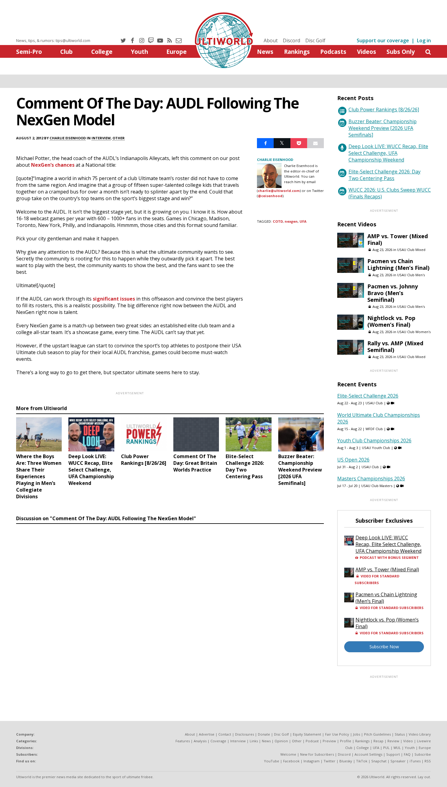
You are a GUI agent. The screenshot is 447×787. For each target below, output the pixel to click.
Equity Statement (307, 734)
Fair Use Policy (337, 734)
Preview (329, 741)
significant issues (114, 298)
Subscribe (422, 754)
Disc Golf (315, 40)
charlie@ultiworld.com (279, 190)
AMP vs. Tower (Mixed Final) (397, 239)
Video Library (420, 734)
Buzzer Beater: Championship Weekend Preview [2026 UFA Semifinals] (382, 128)
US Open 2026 (353, 459)
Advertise (206, 734)
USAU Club (374, 403)
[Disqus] (170, 610)
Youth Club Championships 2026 (374, 440)
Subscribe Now (384, 646)
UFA (303, 221)
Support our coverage (383, 40)
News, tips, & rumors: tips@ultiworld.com (53, 40)
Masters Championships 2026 (371, 478)
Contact (224, 734)
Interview (101, 138)
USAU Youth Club (376, 447)
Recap (378, 741)
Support (393, 754)
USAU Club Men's (411, 275)
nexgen (291, 221)
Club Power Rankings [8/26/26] (383, 109)
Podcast (312, 741)
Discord (291, 40)
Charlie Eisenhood (68, 138)
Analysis (200, 741)
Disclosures (244, 734)
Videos (366, 51)
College (102, 51)
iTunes (415, 761)
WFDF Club (374, 429)
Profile (345, 741)
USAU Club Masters (376, 485)
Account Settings (368, 754)
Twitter (329, 761)
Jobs (356, 734)
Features (182, 741)
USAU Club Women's (414, 331)
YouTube (271, 761)
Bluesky (345, 761)
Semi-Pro (29, 51)
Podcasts (333, 51)
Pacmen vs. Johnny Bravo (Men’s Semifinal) (392, 293)
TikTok (361, 761)
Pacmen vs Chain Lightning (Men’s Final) (398, 264)
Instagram (311, 761)
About (271, 40)
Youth (139, 51)
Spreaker (398, 761)
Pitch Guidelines (377, 734)
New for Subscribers (317, 754)
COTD (278, 221)
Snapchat (378, 761)
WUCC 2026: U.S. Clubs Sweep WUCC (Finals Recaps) (389, 193)
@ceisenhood (270, 195)
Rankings (297, 51)
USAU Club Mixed (411, 249)
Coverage (218, 741)
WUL (397, 747)
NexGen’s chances (52, 165)
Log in (424, 40)
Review (393, 741)
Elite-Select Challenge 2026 (367, 395)
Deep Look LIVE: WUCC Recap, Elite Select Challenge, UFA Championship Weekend (388, 153)
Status (400, 734)
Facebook (291, 761)
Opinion (281, 741)
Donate (264, 734)
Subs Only (400, 51)
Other (119, 138)
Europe (176, 51)
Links (254, 741)
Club (66, 51)
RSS (427, 761)
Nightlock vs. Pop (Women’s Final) (391, 321)
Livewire (424, 741)
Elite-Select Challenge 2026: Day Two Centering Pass (384, 175)
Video (408, 741)
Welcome (288, 754)
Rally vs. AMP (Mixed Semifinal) (395, 346)
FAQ (407, 754)
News (265, 51)
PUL (386, 747)
